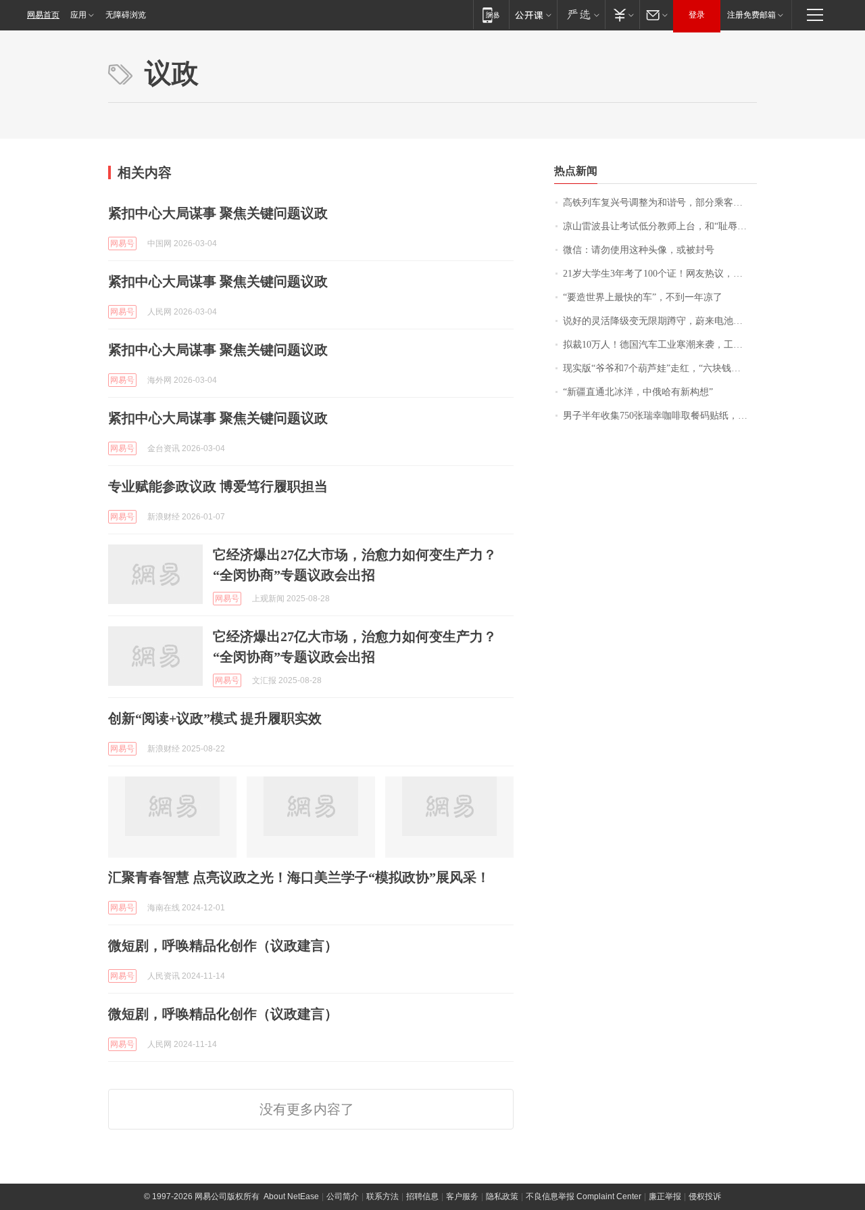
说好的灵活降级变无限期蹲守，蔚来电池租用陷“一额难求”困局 (660, 321)
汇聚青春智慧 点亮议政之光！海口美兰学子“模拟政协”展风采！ (299, 877)
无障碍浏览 (125, 15)
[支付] (622, 14)
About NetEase (291, 1196)
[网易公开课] (533, 14)
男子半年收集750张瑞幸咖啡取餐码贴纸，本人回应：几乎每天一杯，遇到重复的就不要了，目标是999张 (660, 416)
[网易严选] (581, 14)
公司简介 (342, 1196)
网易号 (122, 243)
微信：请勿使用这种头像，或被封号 (638, 250)
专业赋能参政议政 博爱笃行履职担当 (218, 486)
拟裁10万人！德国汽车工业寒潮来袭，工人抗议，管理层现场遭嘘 (660, 345)
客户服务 (462, 1196)
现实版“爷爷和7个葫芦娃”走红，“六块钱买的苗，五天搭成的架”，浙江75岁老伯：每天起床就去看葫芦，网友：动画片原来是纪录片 (660, 368)
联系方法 (382, 1196)
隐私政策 (502, 1196)
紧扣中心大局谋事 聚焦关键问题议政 (218, 213)
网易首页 (43, 15)
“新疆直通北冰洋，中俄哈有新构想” (638, 392)
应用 (78, 15)
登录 (697, 15)
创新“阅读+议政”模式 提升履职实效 (215, 718)
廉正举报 (665, 1196)
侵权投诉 (705, 1196)
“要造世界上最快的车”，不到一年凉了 (642, 297)
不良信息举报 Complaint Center (583, 1196)
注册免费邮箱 (751, 15)
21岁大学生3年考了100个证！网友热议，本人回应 (660, 274)
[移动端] (491, 14)
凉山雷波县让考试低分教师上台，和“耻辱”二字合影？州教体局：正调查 (660, 226)
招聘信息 (422, 1196)
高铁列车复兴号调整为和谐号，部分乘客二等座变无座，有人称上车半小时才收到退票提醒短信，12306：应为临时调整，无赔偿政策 (660, 202)
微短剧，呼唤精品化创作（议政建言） (223, 945)
